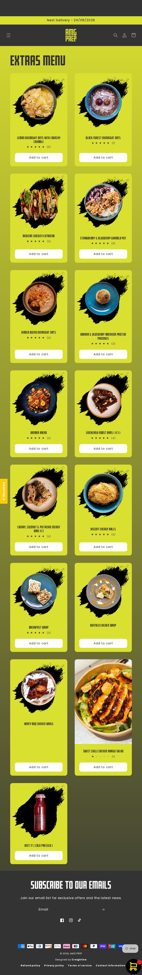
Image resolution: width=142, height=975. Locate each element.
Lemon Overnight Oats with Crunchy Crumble (38, 140)
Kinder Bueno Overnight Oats (38, 332)
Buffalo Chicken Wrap (103, 625)
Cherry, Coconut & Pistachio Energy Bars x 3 (38, 529)
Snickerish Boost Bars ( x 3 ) (103, 432)
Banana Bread (39, 432)
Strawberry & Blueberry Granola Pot (103, 238)
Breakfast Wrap (39, 627)
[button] (8, 35)
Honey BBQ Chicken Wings (38, 724)
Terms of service (80, 965)
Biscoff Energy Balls (103, 529)
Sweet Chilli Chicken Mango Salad (103, 751)
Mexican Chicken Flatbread (39, 236)
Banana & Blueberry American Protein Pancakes (103, 336)
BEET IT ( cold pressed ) (39, 845)
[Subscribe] (103, 909)
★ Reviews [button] (3, 491)
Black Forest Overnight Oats (103, 138)
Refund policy (30, 965)
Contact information (110, 965)
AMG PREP (76, 953)
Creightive (79, 959)
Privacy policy (54, 965)
